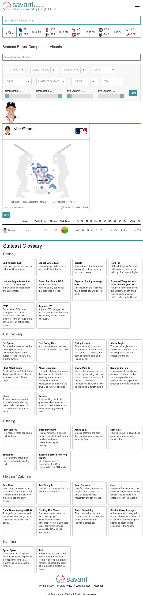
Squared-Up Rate (119, 367)
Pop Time (8, 485)
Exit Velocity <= (106, 91)
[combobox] (71, 20)
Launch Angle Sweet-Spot (16, 281)
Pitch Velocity (10, 429)
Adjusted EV (45, 306)
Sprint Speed (10, 550)
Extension (8, 454)
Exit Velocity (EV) (12, 262)
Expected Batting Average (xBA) (88, 283)
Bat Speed (8, 343)
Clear (133, 92)
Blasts (6, 396)
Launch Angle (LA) (49, 262)
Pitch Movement (47, 429)
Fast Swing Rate (47, 343)
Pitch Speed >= (13, 91)
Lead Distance (82, 485)
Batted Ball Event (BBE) (51, 281)
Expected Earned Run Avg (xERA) (53, 456)
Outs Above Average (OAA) (17, 510)
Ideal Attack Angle (12, 367)
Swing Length (82, 343)
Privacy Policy (65, 585)
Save (6, 214)
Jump (113, 485)
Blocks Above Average (122, 510)
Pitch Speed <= (44, 91)
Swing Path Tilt (83, 367)
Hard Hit (115, 262)
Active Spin (80, 429)
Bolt (41, 550)
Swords (43, 396)
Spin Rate (115, 429)
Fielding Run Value (49, 510)
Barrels (78, 262)
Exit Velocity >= (75, 91)
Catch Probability (84, 510)
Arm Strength (46, 485)
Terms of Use (46, 585)
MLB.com (99, 585)
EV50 (5, 306)
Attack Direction (47, 367)
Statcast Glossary (22, 245)
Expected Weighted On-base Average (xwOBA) (123, 283)
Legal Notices (83, 585)
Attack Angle (117, 343)
